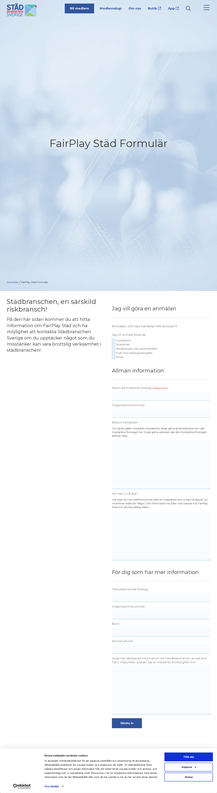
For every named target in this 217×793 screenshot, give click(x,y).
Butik (153, 8)
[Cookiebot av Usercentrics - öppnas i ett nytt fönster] (22, 786)
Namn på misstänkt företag (139, 388)
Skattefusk (123, 344)
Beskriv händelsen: (125, 422)
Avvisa (189, 777)
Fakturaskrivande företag (130, 589)
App (172, 8)
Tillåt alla (188, 756)
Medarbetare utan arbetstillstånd (136, 348)
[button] (206, 7)
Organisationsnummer (128, 405)
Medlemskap (111, 8)
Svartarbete (123, 340)
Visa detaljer (51, 786)
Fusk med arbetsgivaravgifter (134, 353)
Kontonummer (122, 641)
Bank (115, 623)
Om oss (135, 8)
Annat (119, 357)
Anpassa (187, 766)
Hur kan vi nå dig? (125, 493)
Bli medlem (79, 8)
